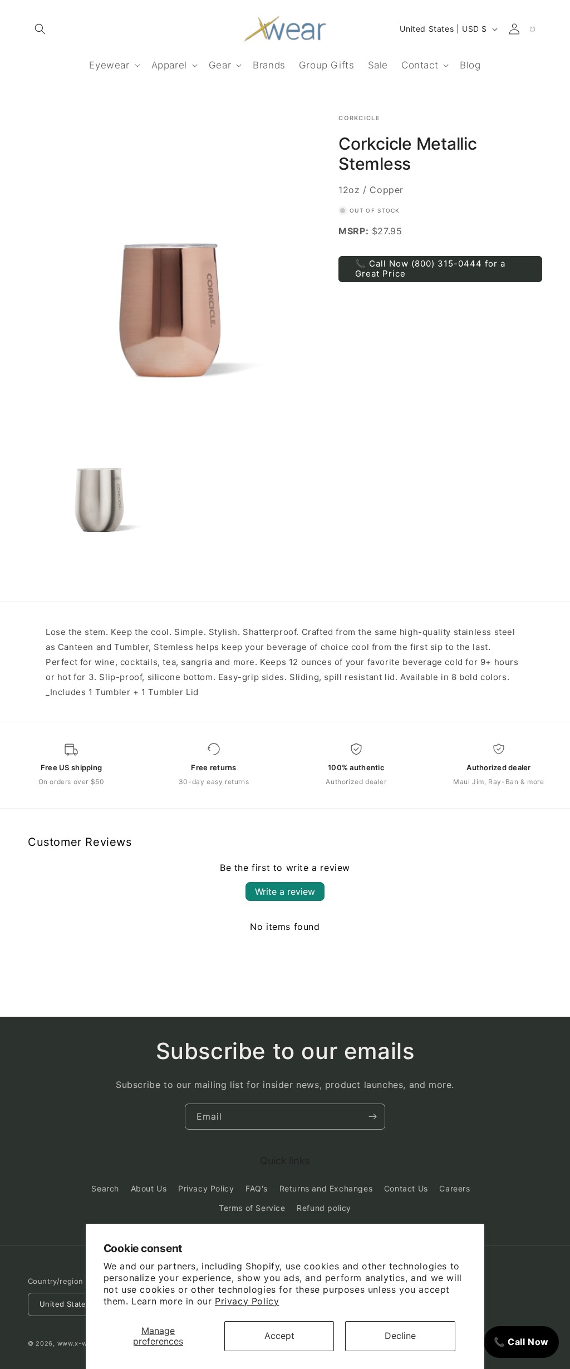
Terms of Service (252, 1208)
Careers (454, 1188)
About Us (149, 1188)
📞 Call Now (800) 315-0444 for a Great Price (430, 268)
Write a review (285, 891)
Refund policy (324, 1208)
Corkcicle (359, 118)
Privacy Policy (247, 1301)
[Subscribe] (372, 1117)
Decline (400, 1335)
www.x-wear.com (85, 1343)
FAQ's (256, 1188)
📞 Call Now (521, 1341)
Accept (279, 1335)
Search (105, 1188)
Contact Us (406, 1188)
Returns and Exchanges (326, 1188)
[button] (40, 29)
